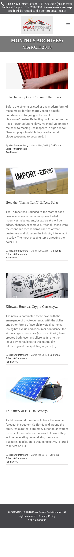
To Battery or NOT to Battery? (27, 411)
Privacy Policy (47, 516)
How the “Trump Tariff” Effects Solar (32, 202)
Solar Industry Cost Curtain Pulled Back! (34, 97)
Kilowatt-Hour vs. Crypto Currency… (32, 306)
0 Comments (20, 149)
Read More (11, 152)
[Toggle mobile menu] (68, 25)
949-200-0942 (47, 4)
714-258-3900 (33, 7)
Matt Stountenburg (18, 145)
